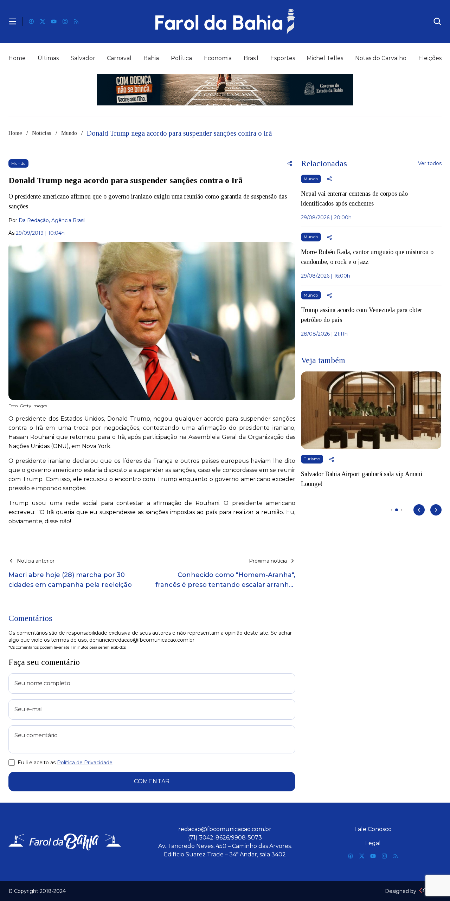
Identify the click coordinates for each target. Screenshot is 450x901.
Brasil (251, 58)
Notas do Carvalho (380, 58)
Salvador (83, 58)
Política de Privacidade (84, 762)
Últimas (48, 58)
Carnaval (119, 58)
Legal (373, 843)
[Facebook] (31, 21)
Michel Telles (325, 58)
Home (17, 58)
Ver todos (430, 163)
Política (181, 58)
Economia (218, 58)
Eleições (430, 58)
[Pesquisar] (437, 21)
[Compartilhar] (289, 163)
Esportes (282, 58)
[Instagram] (65, 21)
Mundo (69, 133)
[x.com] (42, 21)
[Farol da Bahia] (225, 21)
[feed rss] (76, 21)
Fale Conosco (373, 829)
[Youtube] (54, 21)
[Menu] (12, 21)
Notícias (41, 133)
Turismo (312, 458)
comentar (152, 781)
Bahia (151, 58)
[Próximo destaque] (436, 510)
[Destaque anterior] (419, 510)
